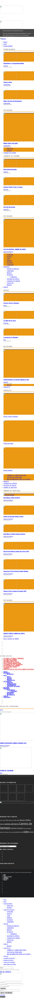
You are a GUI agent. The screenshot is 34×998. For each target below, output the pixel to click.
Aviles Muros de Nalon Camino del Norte (14, 534)
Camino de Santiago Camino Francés (13, 516)
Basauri (23, 820)
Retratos (10, 275)
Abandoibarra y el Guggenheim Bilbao (13, 63)
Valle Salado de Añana (11, 639)
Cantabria (10, 265)
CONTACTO (6, 387)
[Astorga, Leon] (12, 797)
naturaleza (11, 695)
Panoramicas (11, 685)
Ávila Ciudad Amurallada (10, 169)
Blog (4, 875)
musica (21, 832)
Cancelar (2, 995)
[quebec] (21, 788)
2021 (4, 820)
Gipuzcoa (10, 149)
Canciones (5, 189)
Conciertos (11, 680)
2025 (15, 820)
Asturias (10, 263)
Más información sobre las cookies (19, 479)
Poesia (9, 678)
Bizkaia (2, 824)
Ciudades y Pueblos (7, 876)
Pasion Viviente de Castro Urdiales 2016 (16, 380)
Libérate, (6, 668)
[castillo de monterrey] (12, 788)
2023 (10, 820)
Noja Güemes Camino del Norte (11, 498)
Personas (13, 691)
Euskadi (16, 832)
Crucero (10, 682)
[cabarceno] (29, 788)
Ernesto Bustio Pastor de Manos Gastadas (18, 669)
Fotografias (6, 209)
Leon (8, 258)
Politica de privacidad (14, 477)
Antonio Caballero (8, 470)
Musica (5, 305)
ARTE (4, 339)
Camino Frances (17, 828)
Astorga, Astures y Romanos (11, 303)
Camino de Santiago (8, 251)
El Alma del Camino (8, 443)
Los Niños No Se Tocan (9, 320)
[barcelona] (21, 797)
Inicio (5, 672)
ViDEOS (5, 287)
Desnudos (13, 277)
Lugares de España (9, 153)
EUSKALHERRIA (8, 46)
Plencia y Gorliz (7, 82)
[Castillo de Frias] (4, 797)
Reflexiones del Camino (11, 666)
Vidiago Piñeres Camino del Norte (14, 633)
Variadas (6, 267)
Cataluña (10, 254)
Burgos (9, 261)
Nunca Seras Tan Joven (10, 143)
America (5, 956)
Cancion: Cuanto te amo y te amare (13, 187)
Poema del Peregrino (6, 770)
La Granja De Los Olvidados (10, 337)
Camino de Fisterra (8, 553)
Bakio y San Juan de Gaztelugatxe (12, 101)
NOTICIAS (6, 687)
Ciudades (5, 65)
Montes (9, 273)
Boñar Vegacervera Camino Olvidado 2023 (13, 743)
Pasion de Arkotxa (13, 269)
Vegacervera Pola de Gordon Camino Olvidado (15, 571)
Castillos (10, 283)
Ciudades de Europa (13, 281)
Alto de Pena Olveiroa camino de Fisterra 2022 (16, 551)
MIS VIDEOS (5, 878)
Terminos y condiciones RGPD (16, 475)
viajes (26, 831)
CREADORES (10, 692)
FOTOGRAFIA (7, 681)
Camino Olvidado (27, 828)
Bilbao (28, 820)
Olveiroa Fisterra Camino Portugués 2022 (14, 591)
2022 (7, 820)
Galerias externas (13, 686)
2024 (13, 820)
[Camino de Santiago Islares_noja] (4, 788)
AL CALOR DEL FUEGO (10, 667)
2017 (1, 820)
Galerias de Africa (13, 279)
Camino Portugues (4, 832)
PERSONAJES (11, 690)
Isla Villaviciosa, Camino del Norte (14, 249)
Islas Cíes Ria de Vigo (9, 207)
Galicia (9, 256)
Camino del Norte (11, 824)
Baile (9, 676)
